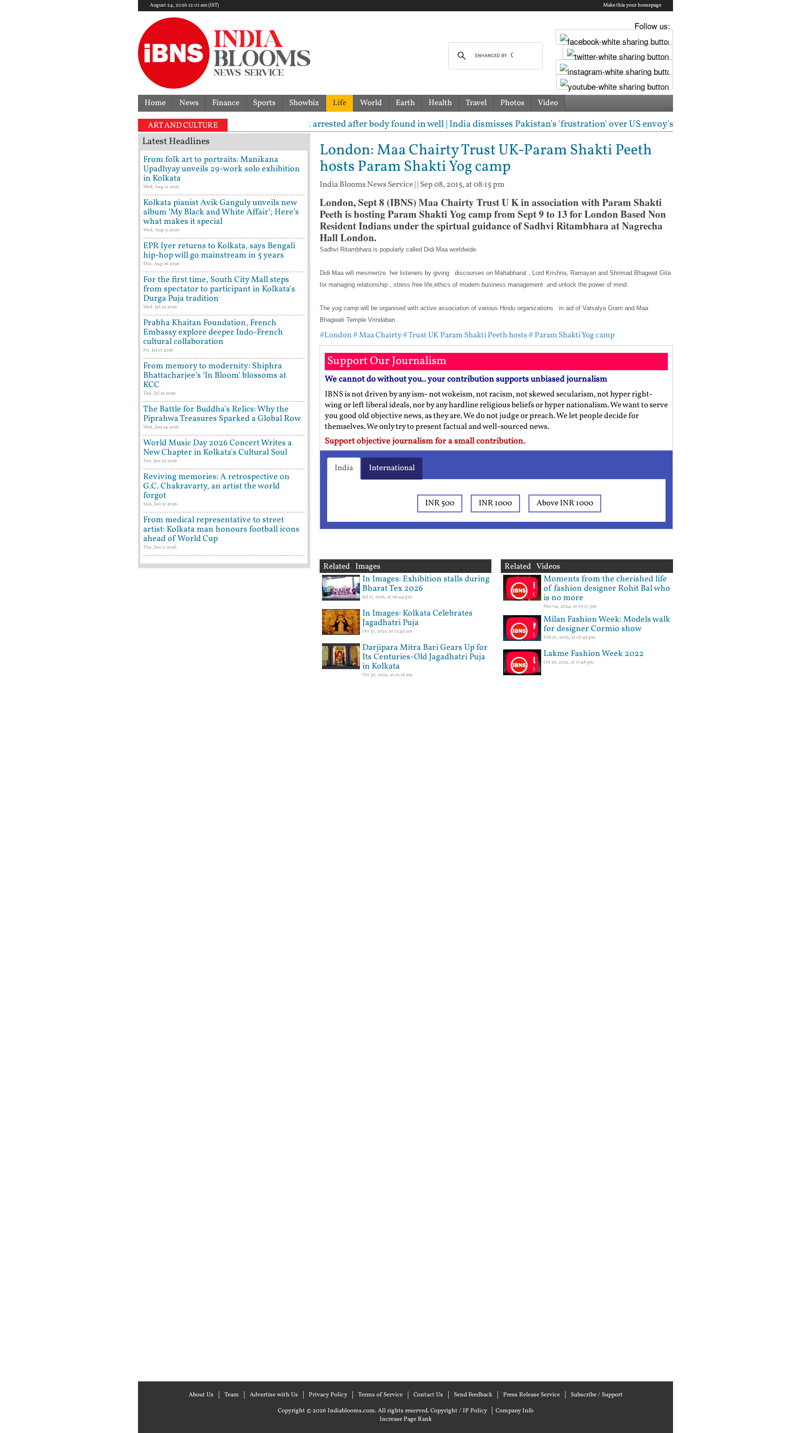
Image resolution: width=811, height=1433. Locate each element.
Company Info (515, 1411)
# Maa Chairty (377, 335)
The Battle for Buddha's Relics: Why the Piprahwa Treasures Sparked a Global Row (222, 414)
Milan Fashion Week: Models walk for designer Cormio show (606, 624)
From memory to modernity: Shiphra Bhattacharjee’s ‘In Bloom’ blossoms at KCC (214, 375)
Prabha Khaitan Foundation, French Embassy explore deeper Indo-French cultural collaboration (213, 332)
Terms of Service (380, 1395)
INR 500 (439, 503)
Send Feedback (473, 1395)
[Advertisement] (224, 974)
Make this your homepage (632, 5)
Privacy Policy (328, 1395)
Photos (512, 103)
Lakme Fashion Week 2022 (593, 654)
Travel (476, 103)
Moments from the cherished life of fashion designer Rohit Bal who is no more (606, 588)
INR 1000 (495, 503)
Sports (264, 103)
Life (339, 103)
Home (155, 103)
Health (440, 103)
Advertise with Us (274, 1395)
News (189, 103)
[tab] (343, 468)
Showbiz (304, 103)
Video (548, 103)
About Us (201, 1395)
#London (336, 335)
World (371, 103)
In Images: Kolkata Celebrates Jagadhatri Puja (417, 618)
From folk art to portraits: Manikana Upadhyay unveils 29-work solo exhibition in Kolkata (221, 169)
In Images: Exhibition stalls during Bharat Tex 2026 (426, 584)
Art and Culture (183, 125)
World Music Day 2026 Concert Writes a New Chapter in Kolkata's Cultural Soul (217, 447)
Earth (405, 103)
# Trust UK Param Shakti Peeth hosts (465, 335)
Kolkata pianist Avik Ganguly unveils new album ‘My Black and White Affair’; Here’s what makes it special (221, 212)
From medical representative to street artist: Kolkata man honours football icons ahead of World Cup (221, 529)
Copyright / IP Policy (458, 1411)
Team (231, 1395)
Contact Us (428, 1395)
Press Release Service (531, 1395)
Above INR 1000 (564, 503)
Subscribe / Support (597, 1395)
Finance (225, 103)
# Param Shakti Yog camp (571, 335)
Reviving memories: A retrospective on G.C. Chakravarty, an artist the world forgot (216, 486)
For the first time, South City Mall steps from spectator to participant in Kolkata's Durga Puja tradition (219, 289)
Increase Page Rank (406, 1419)
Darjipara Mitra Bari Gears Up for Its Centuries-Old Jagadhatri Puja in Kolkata (425, 657)
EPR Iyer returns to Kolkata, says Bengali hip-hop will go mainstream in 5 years (219, 250)
